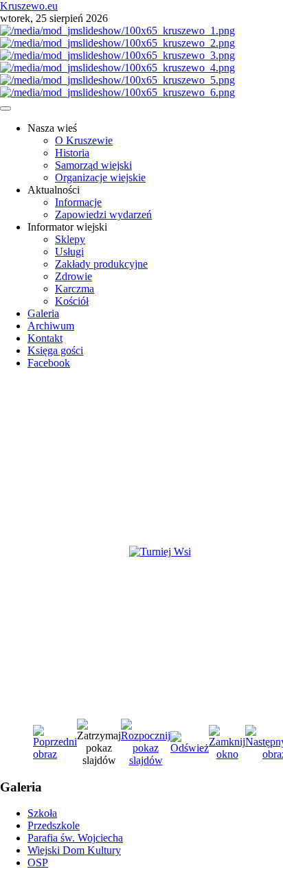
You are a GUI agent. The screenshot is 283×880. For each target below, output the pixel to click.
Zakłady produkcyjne (101, 264)
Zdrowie (73, 276)
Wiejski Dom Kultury (74, 850)
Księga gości (55, 350)
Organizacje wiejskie (100, 177)
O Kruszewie (84, 140)
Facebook (48, 363)
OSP (37, 862)
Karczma (74, 288)
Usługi (69, 251)
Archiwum (50, 326)
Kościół (72, 301)
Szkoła (42, 813)
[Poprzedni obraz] (55, 754)
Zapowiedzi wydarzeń (103, 214)
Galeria (43, 313)
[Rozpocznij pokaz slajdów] (145, 760)
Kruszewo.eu (29, 6)
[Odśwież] (189, 748)
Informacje (78, 202)
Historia (72, 153)
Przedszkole (53, 825)
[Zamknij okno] (227, 754)
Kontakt (45, 338)
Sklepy (70, 239)
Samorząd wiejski (93, 165)
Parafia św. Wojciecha (75, 838)
